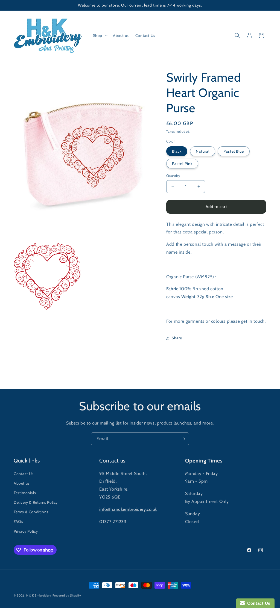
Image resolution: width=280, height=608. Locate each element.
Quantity (173, 175)
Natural (202, 151)
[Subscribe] (183, 438)
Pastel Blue (233, 151)
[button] (100, 35)
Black (177, 151)
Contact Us (24, 473)
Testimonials (25, 492)
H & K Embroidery (38, 595)
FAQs (18, 521)
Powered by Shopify (66, 595)
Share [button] (177, 338)
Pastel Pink (182, 163)
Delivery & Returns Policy (36, 502)
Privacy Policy (26, 531)
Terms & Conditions (31, 511)
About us (22, 483)
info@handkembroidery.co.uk (128, 509)
